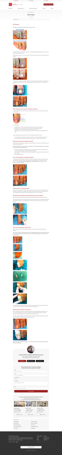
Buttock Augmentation (18, 426)
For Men (43, 8)
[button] (31, 19)
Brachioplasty (16, 423)
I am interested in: (16, 377)
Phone (15, 386)
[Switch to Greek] (21, 4)
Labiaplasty (33, 428)
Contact (52, 8)
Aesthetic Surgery (20, 8)
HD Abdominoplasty (34, 426)
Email (15, 373)
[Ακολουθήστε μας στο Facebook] (13, 442)
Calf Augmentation (17, 424)
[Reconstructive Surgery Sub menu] (37, 8)
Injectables (10, 8)
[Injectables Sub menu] (12, 8)
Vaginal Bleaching (34, 421)
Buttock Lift (33, 424)
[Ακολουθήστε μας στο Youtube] (16, 442)
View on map (20, 414)
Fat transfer (16, 428)
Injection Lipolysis (34, 423)
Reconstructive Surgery (33, 8)
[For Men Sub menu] (45, 8)
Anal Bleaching (16, 421)
